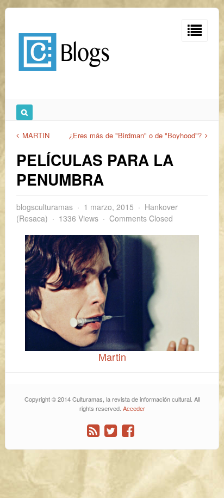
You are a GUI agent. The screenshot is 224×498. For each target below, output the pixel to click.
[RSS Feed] (93, 430)
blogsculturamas (44, 206)
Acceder (134, 408)
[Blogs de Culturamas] (63, 74)
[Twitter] (110, 430)
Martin (112, 356)
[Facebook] (128, 430)
